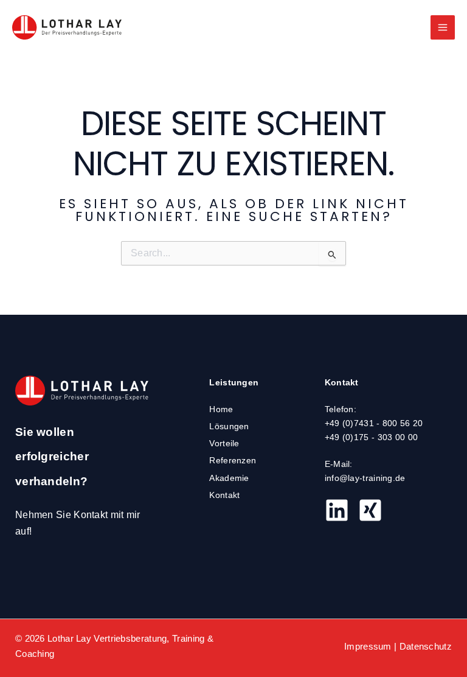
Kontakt (224, 495)
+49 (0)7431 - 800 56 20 (374, 423)
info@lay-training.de (365, 478)
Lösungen (229, 426)
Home (221, 409)
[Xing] (370, 510)
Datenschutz (426, 646)
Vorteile (224, 443)
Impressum (368, 646)
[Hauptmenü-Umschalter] (443, 27)
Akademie (229, 478)
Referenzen (232, 460)
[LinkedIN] (337, 510)
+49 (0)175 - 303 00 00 (371, 437)
